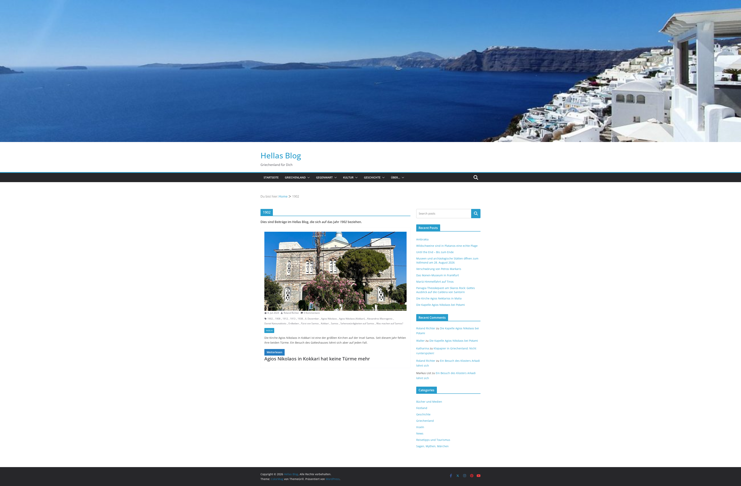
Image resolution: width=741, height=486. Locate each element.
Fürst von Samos (310, 323)
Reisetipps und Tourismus (433, 440)
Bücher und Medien (429, 401)
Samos (334, 323)
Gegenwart (324, 177)
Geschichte (372, 177)
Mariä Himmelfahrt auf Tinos (435, 281)
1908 (277, 318)
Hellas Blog (281, 155)
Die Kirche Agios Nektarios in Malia (439, 298)
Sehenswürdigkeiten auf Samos (357, 323)
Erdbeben (293, 323)
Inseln (269, 330)
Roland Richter (291, 312)
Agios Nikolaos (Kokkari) (352, 318)
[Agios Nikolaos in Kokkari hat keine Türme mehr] (335, 271)
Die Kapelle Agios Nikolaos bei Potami (440, 305)
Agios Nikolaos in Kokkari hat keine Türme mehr (317, 358)
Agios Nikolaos (329, 318)
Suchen (475, 213)
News (419, 433)
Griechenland (295, 177)
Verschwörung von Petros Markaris (438, 269)
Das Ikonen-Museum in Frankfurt (437, 275)
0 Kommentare (312, 312)
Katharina (422, 348)
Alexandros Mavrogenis (379, 318)
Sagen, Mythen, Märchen (432, 446)
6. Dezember (312, 318)
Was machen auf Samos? (389, 323)
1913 (292, 318)
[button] (308, 177)
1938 (300, 318)
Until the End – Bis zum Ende (435, 252)
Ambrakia (422, 239)
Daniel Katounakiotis (275, 323)
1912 (285, 318)
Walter (420, 340)
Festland (421, 408)
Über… (395, 177)
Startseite (271, 177)
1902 (270, 318)
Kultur (348, 177)
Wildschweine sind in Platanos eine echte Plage (447, 246)
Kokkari (325, 323)
